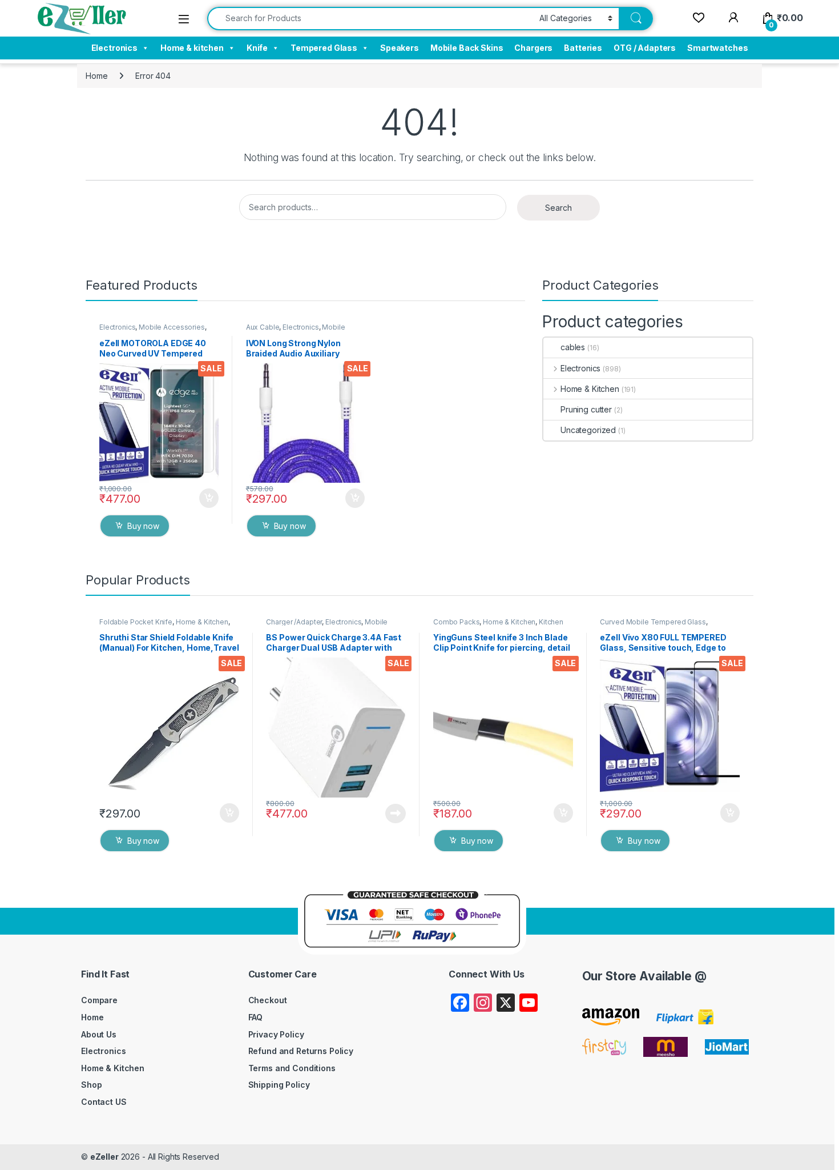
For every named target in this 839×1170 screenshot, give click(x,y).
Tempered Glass (324, 48)
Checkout (267, 1000)
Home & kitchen (192, 48)
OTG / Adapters (645, 48)
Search (558, 208)
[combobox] (370, 18)
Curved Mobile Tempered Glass (652, 622)
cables (572, 347)
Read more (395, 813)
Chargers (533, 48)
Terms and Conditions (292, 1068)
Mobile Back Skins (466, 48)
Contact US (104, 1102)
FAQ (255, 1017)
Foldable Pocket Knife (135, 622)
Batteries (583, 48)
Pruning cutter (586, 409)
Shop (91, 1084)
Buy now (143, 526)
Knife (257, 48)
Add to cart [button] (209, 498)
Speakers (399, 48)
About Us (98, 1034)
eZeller (104, 1156)
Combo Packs (456, 622)
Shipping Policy (279, 1084)
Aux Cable (263, 327)
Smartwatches (717, 48)
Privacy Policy (276, 1034)
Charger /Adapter (294, 622)
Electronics (114, 48)
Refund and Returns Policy (301, 1051)
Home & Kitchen (589, 389)
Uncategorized (588, 430)
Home (96, 76)
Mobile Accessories (171, 327)
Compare (99, 1000)
